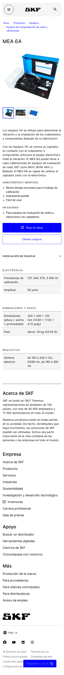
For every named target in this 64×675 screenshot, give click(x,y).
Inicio (6, 22)
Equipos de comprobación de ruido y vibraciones (26, 29)
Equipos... (34, 22)
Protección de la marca (19, 574)
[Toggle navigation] (9, 9)
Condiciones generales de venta (21, 661)
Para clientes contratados (21, 587)
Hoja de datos (34, 227)
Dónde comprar (32, 239)
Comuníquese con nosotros (22, 554)
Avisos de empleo (15, 600)
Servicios (9, 475)
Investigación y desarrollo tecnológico (30, 495)
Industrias (10, 482)
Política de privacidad (15, 656)
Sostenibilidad (13, 488)
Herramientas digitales (19, 541)
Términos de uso (40, 651)
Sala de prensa (13, 515)
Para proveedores (15, 580)
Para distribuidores (16, 593)
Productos (19, 22)
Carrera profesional (17, 508)
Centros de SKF (14, 547)
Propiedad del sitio (41, 656)
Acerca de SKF (13, 462)
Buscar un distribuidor (18, 534)
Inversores (15, 502)
